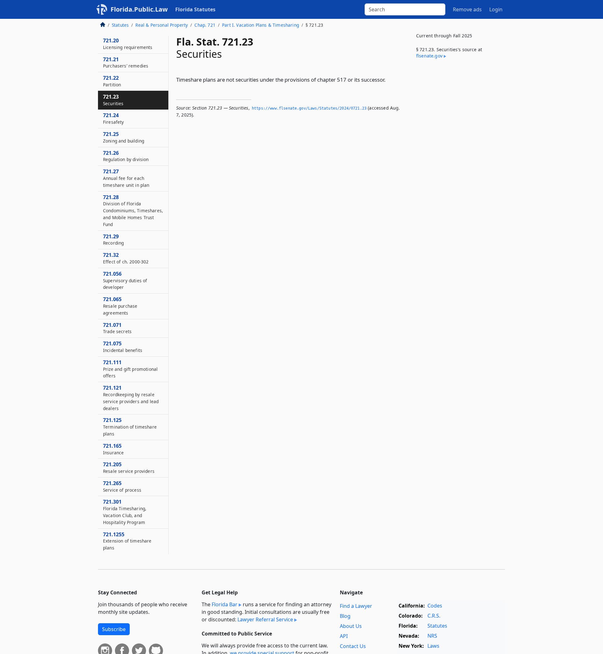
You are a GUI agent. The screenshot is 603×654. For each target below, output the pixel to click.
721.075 (122, 346)
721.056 (125, 280)
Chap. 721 (204, 25)
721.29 (113, 239)
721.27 (126, 178)
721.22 (112, 81)
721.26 (126, 156)
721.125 (130, 427)
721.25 (123, 137)
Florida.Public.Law (139, 9)
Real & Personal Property (161, 25)
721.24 (113, 118)
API (344, 636)
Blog (345, 616)
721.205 (129, 467)
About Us (351, 626)
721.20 (128, 43)
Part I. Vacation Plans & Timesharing (260, 25)
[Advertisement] (458, 167)
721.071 (117, 328)
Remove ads (467, 9)
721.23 (113, 99)
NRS (432, 635)
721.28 (133, 210)
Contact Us (353, 646)
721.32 (126, 258)
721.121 (131, 397)
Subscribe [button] (114, 629)
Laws (433, 645)
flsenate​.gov (429, 56)
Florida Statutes (195, 9)
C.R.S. (433, 615)
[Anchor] (389, 79)
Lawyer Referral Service (265, 619)
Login (496, 9)
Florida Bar (224, 604)
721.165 (113, 449)
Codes (434, 605)
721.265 (122, 486)
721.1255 (127, 541)
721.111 (130, 369)
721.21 (125, 62)
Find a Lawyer (356, 606)
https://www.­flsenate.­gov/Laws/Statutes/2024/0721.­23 (309, 108)
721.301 (124, 511)
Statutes (120, 25)
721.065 (120, 306)
